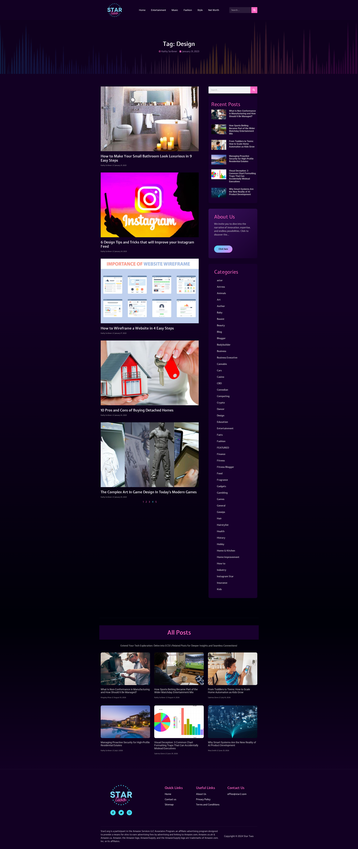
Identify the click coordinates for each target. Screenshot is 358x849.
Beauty (221, 325)
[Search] (254, 10)
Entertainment (158, 10)
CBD (219, 383)
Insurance (222, 582)
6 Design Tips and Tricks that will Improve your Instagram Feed (147, 244)
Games (220, 499)
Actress (221, 286)
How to (221, 563)
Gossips (221, 512)
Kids (219, 589)
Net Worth (213, 10)
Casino (220, 376)
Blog (219, 331)
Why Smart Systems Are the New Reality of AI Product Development (241, 192)
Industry (221, 569)
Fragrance (222, 479)
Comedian (222, 389)
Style (200, 10)
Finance (221, 454)
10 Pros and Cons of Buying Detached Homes (137, 410)
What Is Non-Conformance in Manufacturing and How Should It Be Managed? (242, 114)
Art (219, 299)
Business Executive (227, 357)
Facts (220, 434)
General (221, 505)
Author (221, 306)
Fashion (188, 10)
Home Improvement (228, 557)
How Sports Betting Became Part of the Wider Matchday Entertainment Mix (242, 129)
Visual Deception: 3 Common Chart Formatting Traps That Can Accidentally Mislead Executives (242, 176)
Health (220, 531)
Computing (223, 396)
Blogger (221, 338)
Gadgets (221, 486)
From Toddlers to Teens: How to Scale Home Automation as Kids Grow (242, 144)
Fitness (221, 460)
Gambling (222, 492)
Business (221, 351)
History (221, 537)
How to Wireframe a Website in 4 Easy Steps (137, 328)
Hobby (220, 544)
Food (219, 473)
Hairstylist (223, 524)
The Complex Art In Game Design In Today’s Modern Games (149, 492)
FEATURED (223, 447)
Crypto (221, 402)
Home (142, 10)
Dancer (220, 409)
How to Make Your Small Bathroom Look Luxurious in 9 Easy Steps (146, 158)
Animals (221, 293)
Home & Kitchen (226, 550)
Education (222, 421)
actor (220, 280)
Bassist (220, 318)
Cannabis (222, 364)
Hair (219, 518)
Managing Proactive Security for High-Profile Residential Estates (241, 159)
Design (220, 415)
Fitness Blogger (225, 466)
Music (175, 10)
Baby (219, 312)
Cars (219, 370)
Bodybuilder (223, 344)
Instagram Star (225, 576)
